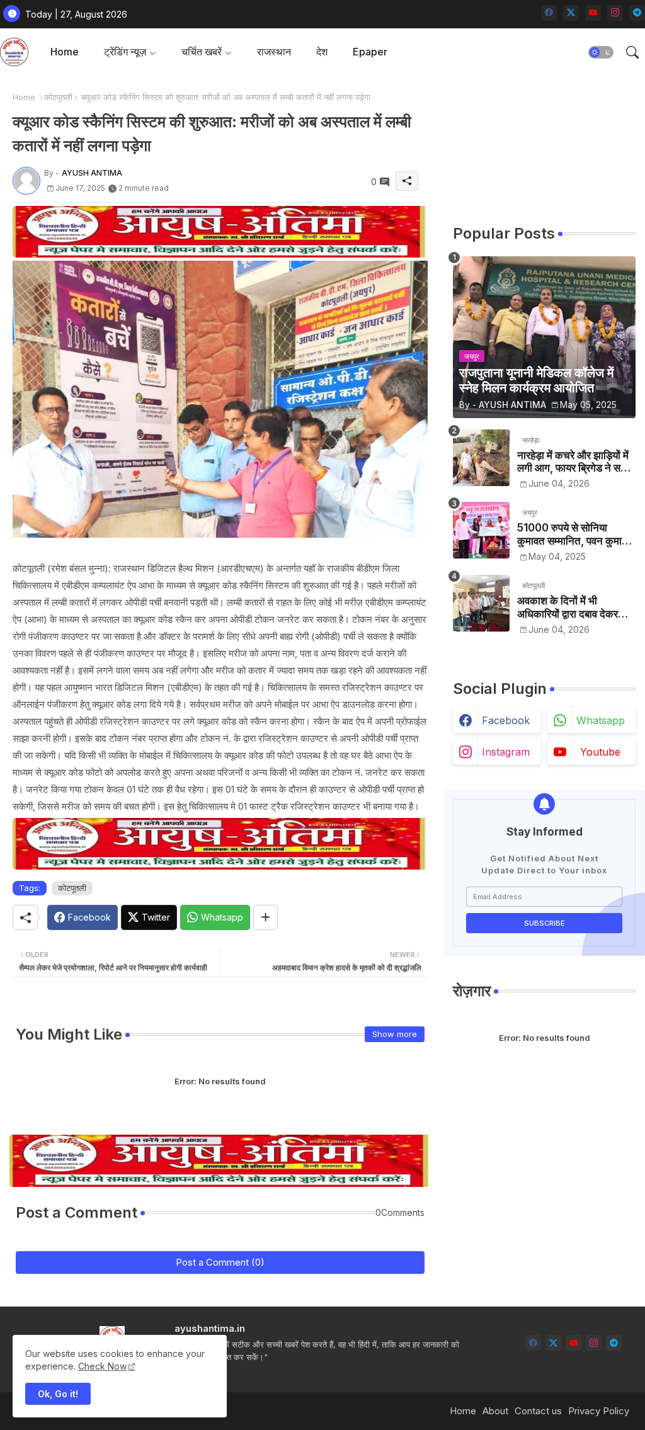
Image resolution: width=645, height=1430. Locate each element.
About (495, 1411)
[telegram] (637, 13)
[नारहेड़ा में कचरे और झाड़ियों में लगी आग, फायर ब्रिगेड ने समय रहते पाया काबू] (481, 457)
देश (322, 51)
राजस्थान (274, 51)
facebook (506, 720)
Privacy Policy (598, 1411)
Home (64, 51)
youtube (600, 752)
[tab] (64, 52)
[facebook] (549, 13)
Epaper (370, 51)
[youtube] (593, 13)
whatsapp (600, 720)
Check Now (102, 1366)
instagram (506, 752)
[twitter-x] (571, 13)
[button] (601, 52)
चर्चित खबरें (201, 51)
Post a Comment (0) (220, 1262)
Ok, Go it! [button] (58, 1393)
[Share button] (265, 917)
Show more (394, 1034)
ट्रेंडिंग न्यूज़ (125, 51)
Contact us (538, 1411)
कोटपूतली (58, 97)
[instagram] (615, 13)
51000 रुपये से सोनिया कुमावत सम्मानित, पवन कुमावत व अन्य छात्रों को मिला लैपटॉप (575, 534)
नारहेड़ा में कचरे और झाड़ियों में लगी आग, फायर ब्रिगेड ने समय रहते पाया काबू (574, 462)
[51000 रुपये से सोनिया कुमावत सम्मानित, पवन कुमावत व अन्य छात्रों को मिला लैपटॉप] (481, 530)
